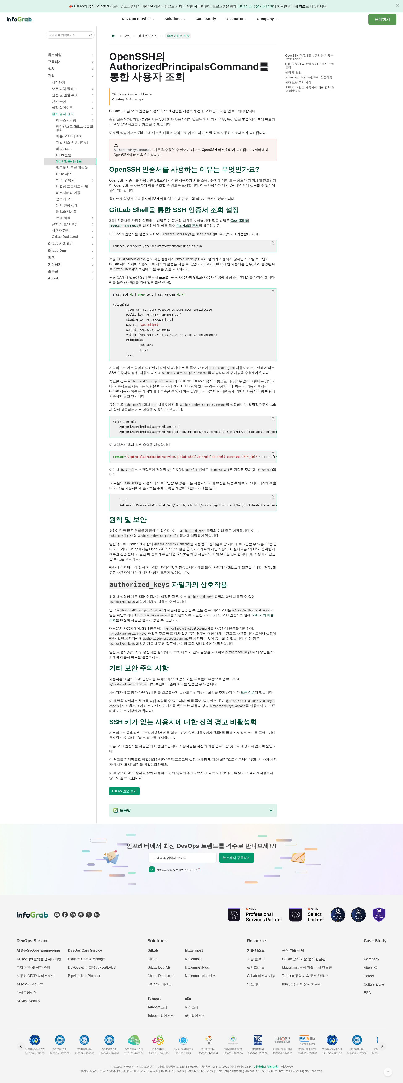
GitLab (152, 959)
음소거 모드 (65, 199)
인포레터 (253, 984)
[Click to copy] (273, 243)
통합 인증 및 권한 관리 (33, 967)
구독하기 (54, 62)
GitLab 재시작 (66, 211)
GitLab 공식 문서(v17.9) (255, 6)
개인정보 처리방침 (266, 1066)
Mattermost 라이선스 (200, 976)
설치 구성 (59, 101)
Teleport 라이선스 (161, 1015)
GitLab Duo (57, 250)
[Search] (89, 35)
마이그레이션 (27, 992)
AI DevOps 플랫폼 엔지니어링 (39, 959)
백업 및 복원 (65, 180)
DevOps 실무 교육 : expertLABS (92, 967)
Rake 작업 (64, 174)
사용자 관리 (60, 230)
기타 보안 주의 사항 (298, 82)
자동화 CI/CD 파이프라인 (35, 976)
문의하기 (382, 19)
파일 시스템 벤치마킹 (72, 142)
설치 (51, 68)
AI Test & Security (30, 984)
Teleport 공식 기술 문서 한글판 (305, 976)
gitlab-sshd (64, 148)
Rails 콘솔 (63, 155)
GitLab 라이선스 (160, 984)
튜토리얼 (54, 55)
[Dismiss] (397, 5)
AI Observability (28, 1001)
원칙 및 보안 (293, 72)
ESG (367, 993)
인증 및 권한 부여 (65, 95)
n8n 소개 (191, 1007)
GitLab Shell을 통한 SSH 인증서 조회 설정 (309, 65)
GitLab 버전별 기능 (261, 976)
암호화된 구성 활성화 (72, 167)
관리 (51, 75)
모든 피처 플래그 (64, 89)
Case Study (375, 940)
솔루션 (53, 271)
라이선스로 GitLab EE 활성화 (74, 128)
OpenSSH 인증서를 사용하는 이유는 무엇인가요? (309, 57)
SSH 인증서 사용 (69, 161)
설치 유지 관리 (63, 114)
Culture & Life (374, 984)
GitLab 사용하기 (60, 243)
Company (371, 959)
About (53, 278)
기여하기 (54, 264)
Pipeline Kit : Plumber (84, 976)
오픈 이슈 (248, 692)
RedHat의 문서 (187, 225)
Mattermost (193, 959)
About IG (370, 967)
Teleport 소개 (157, 1007)
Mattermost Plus (197, 967)
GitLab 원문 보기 (124, 791)
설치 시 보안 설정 (65, 224)
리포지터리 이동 (68, 193)
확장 (51, 257)
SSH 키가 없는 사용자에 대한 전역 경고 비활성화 (309, 89)
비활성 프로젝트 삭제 (72, 186)
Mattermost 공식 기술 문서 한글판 (307, 967)
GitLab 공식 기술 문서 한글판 (304, 959)
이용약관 (287, 1066)
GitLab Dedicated (65, 237)
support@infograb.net (239, 1071)
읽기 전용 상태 (67, 205)
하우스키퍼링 (66, 120)
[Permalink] (263, 169)
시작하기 (58, 82)
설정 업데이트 (62, 107)
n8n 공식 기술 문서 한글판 (301, 984)
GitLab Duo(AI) (159, 967)
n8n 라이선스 (195, 1015)
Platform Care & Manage (86, 959)
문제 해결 (63, 218)
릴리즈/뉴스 (256, 967)
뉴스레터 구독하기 (236, 858)
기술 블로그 (256, 959)
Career (369, 976)
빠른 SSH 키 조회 (69, 136)
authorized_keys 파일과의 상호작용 (308, 77)
